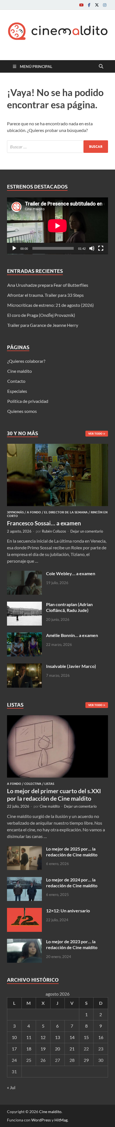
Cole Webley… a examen (70, 573)
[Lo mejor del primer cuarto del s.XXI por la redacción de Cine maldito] (57, 718)
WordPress (41, 1120)
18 (28, 1048)
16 (100, 1037)
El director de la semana (66, 512)
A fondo (34, 512)
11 (28, 1037)
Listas (49, 784)
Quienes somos (22, 411)
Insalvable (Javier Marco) (71, 666)
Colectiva (32, 784)
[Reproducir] (14, 248)
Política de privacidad (27, 401)
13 (57, 1037)
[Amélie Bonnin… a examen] (24, 635)
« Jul (11, 1087)
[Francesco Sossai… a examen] (57, 447)
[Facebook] (89, 5)
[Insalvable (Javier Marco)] (24, 666)
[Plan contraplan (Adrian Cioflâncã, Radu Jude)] (24, 604)
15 (86, 1037)
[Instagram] (104, 5)
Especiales (17, 391)
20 (57, 1048)
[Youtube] (81, 5)
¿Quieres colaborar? (26, 361)
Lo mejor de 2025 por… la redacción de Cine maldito (71, 851)
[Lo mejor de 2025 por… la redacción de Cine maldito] (24, 849)
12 (42, 1037)
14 (72, 1037)
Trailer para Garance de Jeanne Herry (42, 325)
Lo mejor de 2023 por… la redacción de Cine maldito (71, 944)
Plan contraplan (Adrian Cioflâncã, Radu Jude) (69, 607)
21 (72, 1048)
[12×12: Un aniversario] (24, 911)
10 (14, 1037)
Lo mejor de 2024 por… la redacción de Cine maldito (71, 882)
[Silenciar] (92, 248)
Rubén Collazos (54, 531)
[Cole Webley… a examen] (24, 574)
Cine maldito (19, 371)
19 (42, 1048)
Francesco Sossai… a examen (44, 523)
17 (14, 1048)
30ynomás (15, 512)
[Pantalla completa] (101, 248)
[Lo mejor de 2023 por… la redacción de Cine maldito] (24, 942)
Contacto (16, 381)
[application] (57, 225)
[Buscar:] (57, 146)
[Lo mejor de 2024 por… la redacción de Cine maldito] (24, 880)
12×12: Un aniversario (68, 910)
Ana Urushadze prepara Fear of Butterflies (47, 285)
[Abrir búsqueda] (101, 66)
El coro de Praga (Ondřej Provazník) (41, 315)
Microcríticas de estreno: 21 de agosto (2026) (50, 305)
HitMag (61, 1120)
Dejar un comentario (86, 531)
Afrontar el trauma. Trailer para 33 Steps (45, 295)
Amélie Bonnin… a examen (72, 635)
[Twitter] (97, 5)
